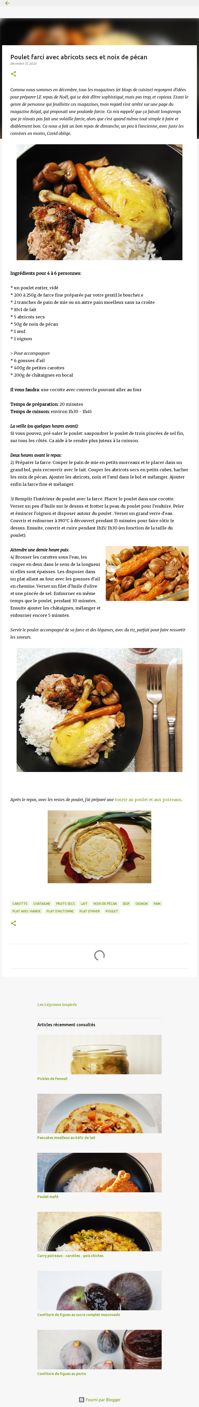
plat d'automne (60, 911)
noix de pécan (105, 903)
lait (84, 903)
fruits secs (65, 903)
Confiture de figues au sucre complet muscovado (78, 1315)
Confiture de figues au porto (61, 1374)
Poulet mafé (47, 1197)
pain (157, 903)
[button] (13, 74)
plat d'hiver (90, 911)
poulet (112, 911)
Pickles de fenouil (52, 1079)
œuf (126, 903)
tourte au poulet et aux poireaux (148, 799)
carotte (19, 903)
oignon (142, 903)
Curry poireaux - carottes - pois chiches (70, 1256)
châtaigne (41, 903)
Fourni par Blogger (102, 1399)
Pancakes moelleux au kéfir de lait (66, 1138)
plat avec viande (26, 911)
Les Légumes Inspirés (57, 1004)
